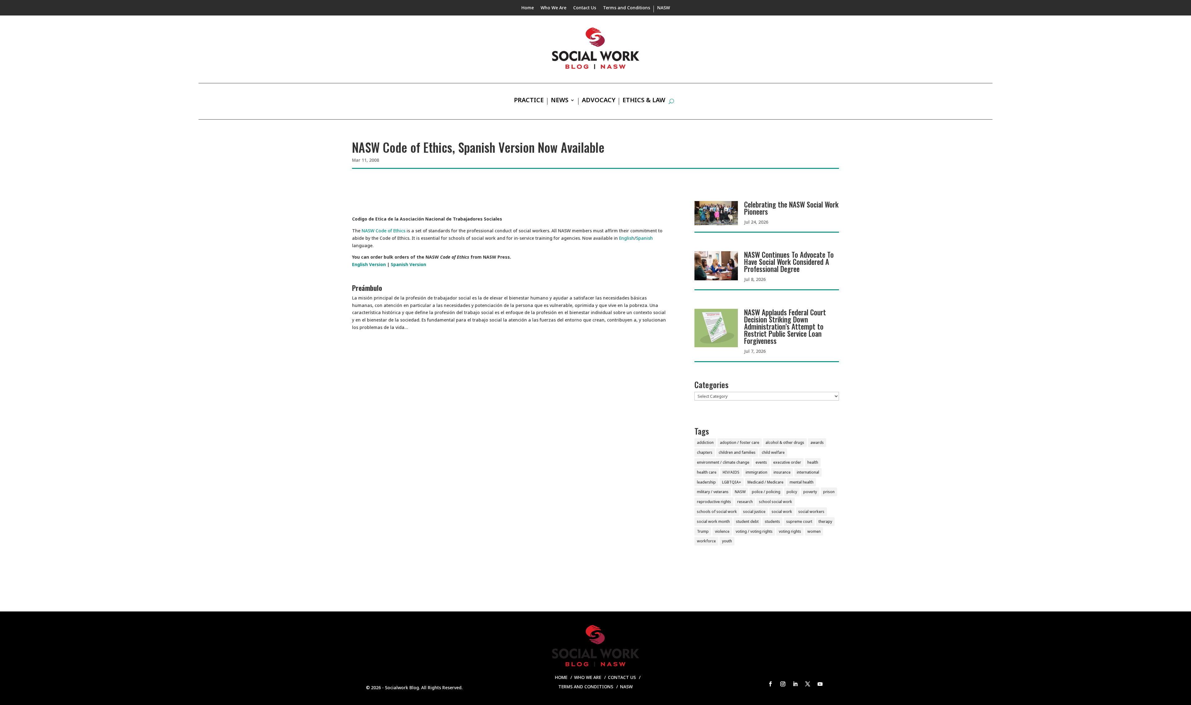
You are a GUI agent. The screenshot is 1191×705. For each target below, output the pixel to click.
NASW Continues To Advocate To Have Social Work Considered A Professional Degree (789, 261)
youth (727, 541)
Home (527, 8)
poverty (810, 491)
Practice (529, 101)
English (626, 238)
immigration (756, 472)
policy (792, 491)
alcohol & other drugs (784, 442)
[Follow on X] (808, 684)
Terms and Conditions (626, 8)
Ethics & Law (643, 101)
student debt (747, 521)
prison (829, 491)
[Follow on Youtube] (820, 684)
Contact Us (584, 8)
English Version (369, 264)
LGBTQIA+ (731, 482)
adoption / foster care (739, 442)
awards (817, 442)
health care (706, 472)
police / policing (766, 491)
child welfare (773, 452)
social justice (754, 511)
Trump (703, 531)
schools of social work (717, 511)
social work (782, 511)
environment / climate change (723, 462)
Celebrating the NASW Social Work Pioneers (791, 208)
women (814, 531)
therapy (825, 521)
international (808, 472)
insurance (782, 472)
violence (722, 531)
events (761, 462)
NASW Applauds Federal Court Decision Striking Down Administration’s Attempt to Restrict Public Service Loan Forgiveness (785, 326)
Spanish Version (408, 264)
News (560, 101)
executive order (787, 462)
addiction (705, 442)
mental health (802, 482)
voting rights (790, 531)
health (812, 462)
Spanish (644, 238)
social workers (811, 511)
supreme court (799, 521)
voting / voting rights (754, 531)
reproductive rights (714, 501)
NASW (663, 8)
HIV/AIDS (731, 472)
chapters (704, 452)
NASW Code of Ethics (383, 231)
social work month (713, 521)
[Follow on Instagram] (783, 684)
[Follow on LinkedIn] (795, 684)
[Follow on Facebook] (770, 684)
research (745, 501)
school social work (775, 501)
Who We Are (553, 8)
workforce (706, 541)
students (772, 521)
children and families (737, 452)
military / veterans (713, 491)
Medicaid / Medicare (765, 482)
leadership (706, 482)
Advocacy (598, 101)
